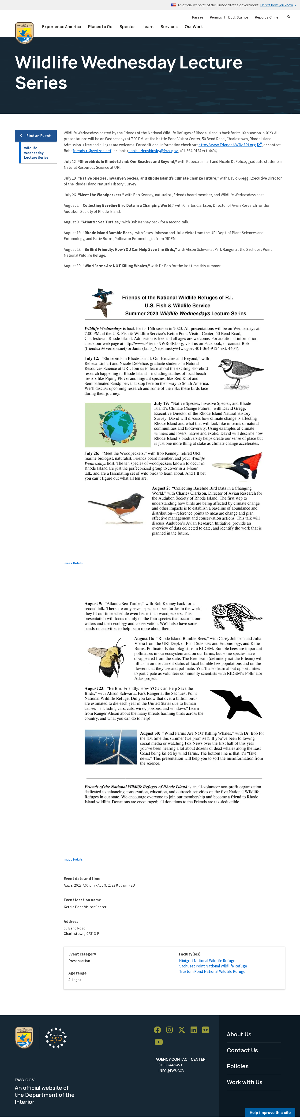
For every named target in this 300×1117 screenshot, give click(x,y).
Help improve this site (270, 1112)
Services (169, 26)
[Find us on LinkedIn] (195, 1030)
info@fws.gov (171, 1070)
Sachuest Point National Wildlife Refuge (213, 966)
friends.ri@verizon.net (92, 150)
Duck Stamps (238, 17)
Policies (238, 1066)
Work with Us (244, 1082)
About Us (239, 1034)
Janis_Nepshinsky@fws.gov (153, 150)
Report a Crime (266, 17)
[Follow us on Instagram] (171, 1030)
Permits (216, 17)
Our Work (194, 26)
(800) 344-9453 (170, 1065)
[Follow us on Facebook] (159, 1030)
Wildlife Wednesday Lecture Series (36, 152)
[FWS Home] (24, 33)
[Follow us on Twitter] (183, 1030)
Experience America (61, 26)
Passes (198, 17)
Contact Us (242, 1050)
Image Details (73, 563)
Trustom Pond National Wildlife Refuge (212, 971)
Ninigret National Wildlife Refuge (207, 960)
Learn (148, 26)
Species (127, 26)
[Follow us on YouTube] (160, 1042)
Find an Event (38, 135)
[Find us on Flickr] (207, 1030)
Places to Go (100, 26)
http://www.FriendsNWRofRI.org (227, 144)
